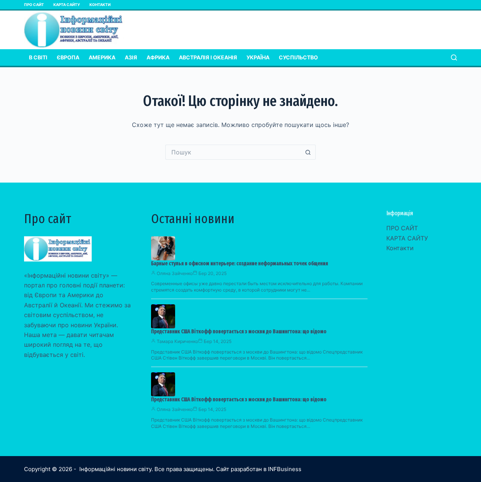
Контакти (99, 4)
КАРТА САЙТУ (66, 4)
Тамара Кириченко (177, 341)
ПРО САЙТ (34, 4)
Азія (131, 57)
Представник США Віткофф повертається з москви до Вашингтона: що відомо (239, 331)
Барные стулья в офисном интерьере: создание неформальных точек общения (239, 263)
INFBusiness (284, 469)
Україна (258, 57)
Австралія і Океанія (208, 57)
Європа (68, 57)
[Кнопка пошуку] (308, 152)
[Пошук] (454, 57)
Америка (102, 57)
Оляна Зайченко (175, 273)
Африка (158, 57)
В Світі (38, 57)
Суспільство (298, 57)
